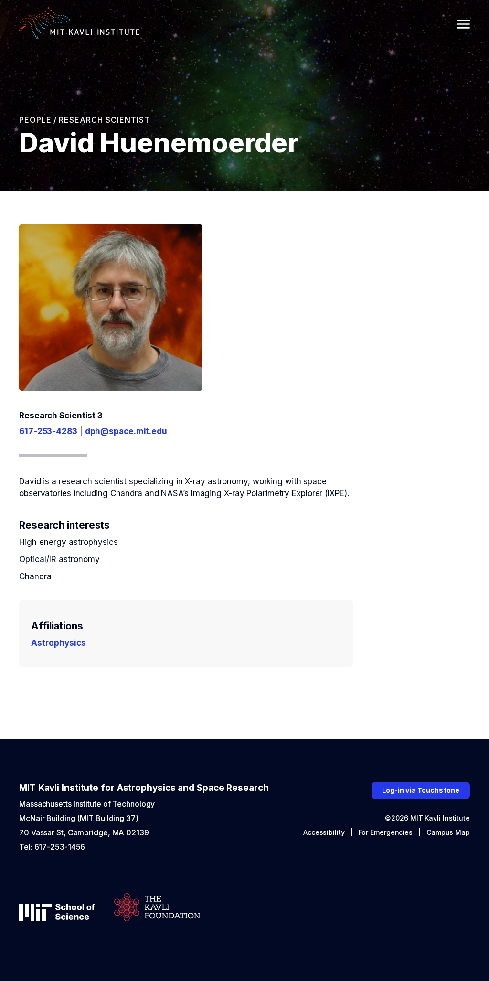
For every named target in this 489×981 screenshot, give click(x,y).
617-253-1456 (59, 847)
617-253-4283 (48, 431)
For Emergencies (386, 832)
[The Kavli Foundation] (157, 908)
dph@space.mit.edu (126, 431)
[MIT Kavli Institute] (79, 24)
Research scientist (104, 120)
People (35, 120)
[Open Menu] (463, 24)
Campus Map (448, 832)
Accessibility (324, 832)
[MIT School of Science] (57, 913)
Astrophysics (58, 643)
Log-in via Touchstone (420, 790)
